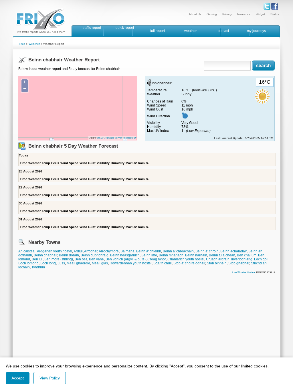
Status (274, 14)
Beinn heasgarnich (125, 255)
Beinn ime (149, 255)
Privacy (227, 14)
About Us (195, 14)
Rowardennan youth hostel (131, 263)
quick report (125, 28)
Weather (34, 43)
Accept (17, 378)
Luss (61, 263)
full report (157, 31)
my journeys (256, 31)
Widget (260, 14)
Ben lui (37, 259)
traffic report (92, 28)
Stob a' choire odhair (189, 263)
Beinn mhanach (171, 255)
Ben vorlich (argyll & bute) (126, 259)
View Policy (49, 378)
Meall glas (100, 263)
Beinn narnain (196, 255)
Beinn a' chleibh (148, 251)
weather (190, 31)
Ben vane (96, 259)
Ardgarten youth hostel (54, 251)
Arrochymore (109, 251)
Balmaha (127, 251)
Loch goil (261, 259)
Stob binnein (217, 263)
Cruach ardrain (217, 259)
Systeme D (130, 137)
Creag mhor (156, 259)
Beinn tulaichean (222, 255)
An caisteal (26, 251)
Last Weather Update (243, 272)
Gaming (212, 14)
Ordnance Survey (113, 137)
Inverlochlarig (241, 259)
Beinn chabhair (45, 255)
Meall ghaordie (78, 263)
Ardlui (78, 251)
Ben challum (246, 255)
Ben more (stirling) (58, 259)
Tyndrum (38, 267)
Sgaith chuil (162, 263)
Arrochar (90, 251)
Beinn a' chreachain (178, 251)
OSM (100, 137)
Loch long (48, 263)
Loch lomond (28, 263)
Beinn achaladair (233, 251)
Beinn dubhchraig (94, 255)
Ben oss (81, 259)
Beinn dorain (69, 255)
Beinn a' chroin (207, 251)
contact (223, 31)
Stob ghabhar (238, 263)
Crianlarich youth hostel (185, 259)
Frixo (22, 43)
